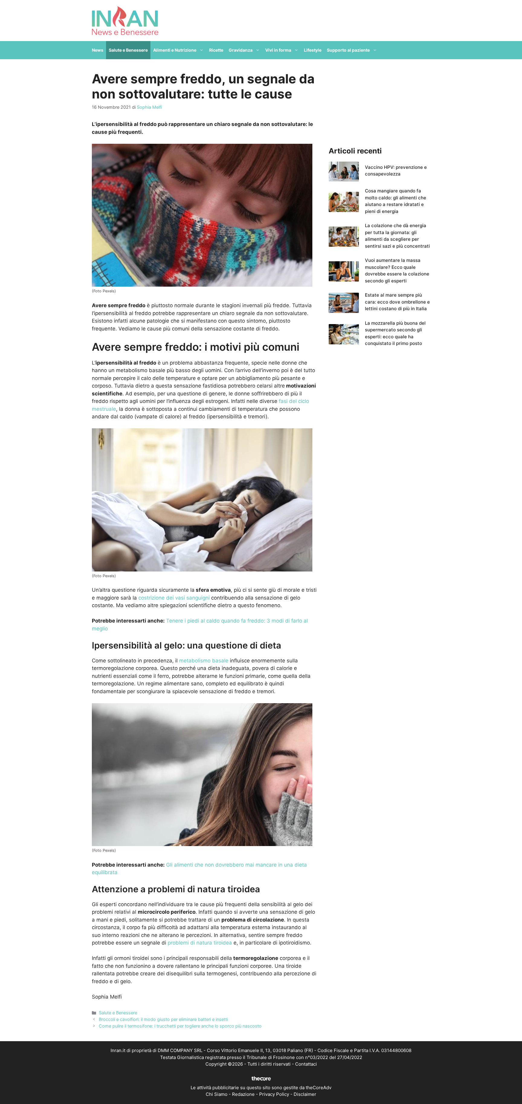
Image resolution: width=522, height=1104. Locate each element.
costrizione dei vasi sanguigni (174, 598)
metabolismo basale (203, 661)
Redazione (243, 1094)
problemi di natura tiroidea (199, 943)
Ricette (216, 50)
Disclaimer (305, 1094)
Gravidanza (241, 50)
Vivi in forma (278, 50)
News (97, 50)
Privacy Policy (274, 1094)
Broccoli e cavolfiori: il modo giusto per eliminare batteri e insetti (163, 1019)
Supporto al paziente (348, 50)
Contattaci (306, 1064)
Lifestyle (312, 50)
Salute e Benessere (128, 50)
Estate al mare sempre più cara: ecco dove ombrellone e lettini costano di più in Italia (397, 301)
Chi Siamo (216, 1094)
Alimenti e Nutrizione (174, 50)
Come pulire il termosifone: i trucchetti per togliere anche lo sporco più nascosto (180, 1025)
